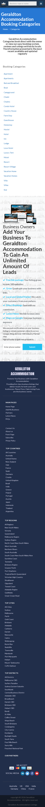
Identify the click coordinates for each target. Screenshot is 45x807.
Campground (9, 92)
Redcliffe (8, 647)
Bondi (7, 711)
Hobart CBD (9, 708)
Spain (8, 471)
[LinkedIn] (23, 773)
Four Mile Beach (11, 742)
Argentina (10, 511)
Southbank (9, 689)
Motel (6, 157)
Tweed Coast (10, 586)
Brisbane (8, 622)
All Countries (11, 452)
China (23, 789)
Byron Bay (9, 644)
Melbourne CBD (11, 680)
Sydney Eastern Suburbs (14, 686)
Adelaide (8, 625)
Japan (8, 502)
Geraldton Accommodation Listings (22, 805)
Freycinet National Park (14, 748)
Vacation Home (10, 171)
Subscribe (9, 437)
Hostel (6, 129)
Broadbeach (9, 699)
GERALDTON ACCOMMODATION (22, 371)
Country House (10, 111)
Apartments (9, 78)
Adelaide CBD (10, 696)
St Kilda (8, 714)
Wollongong (9, 641)
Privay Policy (10, 441)
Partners (9, 413)
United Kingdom (12, 480)
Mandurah (9, 653)
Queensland (9, 534)
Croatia (8, 477)
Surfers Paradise (11, 683)
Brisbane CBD (10, 705)
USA (27, 786)
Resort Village (10, 167)
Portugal (9, 496)
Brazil (8, 483)
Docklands (9, 733)
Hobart (7, 660)
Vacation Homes (10, 176)
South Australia (11, 552)
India (8, 486)
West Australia (10, 546)
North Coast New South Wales (17, 543)
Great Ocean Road (12, 596)
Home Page (10, 406)
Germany (9, 474)
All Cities (8, 607)
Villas (6, 185)
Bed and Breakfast (11, 83)
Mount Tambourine (12, 663)
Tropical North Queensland (15, 574)
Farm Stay (8, 115)
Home (5, 29)
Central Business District (14, 693)
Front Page (10, 434)
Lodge (6, 143)
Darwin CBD (9, 702)
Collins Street (10, 717)
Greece (9, 490)
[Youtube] (37, 773)
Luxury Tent (9, 153)
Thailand (9, 508)
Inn (5, 139)
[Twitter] (27, 773)
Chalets (7, 102)
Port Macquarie (11, 656)
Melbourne (9, 613)
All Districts (9, 677)
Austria (8, 499)
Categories (15, 29)
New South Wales (12, 528)
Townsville (9, 650)
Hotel (6, 134)
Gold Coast (9, 619)
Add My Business (12, 410)
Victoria (8, 531)
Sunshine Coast (11, 559)
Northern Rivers (11, 549)
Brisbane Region (11, 565)
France (8, 468)
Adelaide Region (11, 590)
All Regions (9, 524)
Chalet (6, 97)
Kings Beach (9, 720)
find (5, 190)
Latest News (11, 416)
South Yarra (9, 739)
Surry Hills (8, 745)
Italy (7, 465)
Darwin (7, 632)
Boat (6, 88)
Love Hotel (8, 148)
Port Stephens (10, 571)
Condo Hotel (9, 106)
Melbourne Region (12, 537)
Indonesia (9, 505)
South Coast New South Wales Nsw (19, 555)
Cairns (7, 638)
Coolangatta (9, 727)
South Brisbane (11, 724)
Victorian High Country (14, 577)
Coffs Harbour (10, 666)
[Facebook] (32, 773)
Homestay (8, 125)
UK (21, 786)
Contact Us (10, 428)
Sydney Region (10, 540)
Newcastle (9, 635)
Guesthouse (9, 120)
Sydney (7, 610)
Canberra (8, 629)
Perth (7, 616)
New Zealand (11, 462)
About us (9, 431)
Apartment (8, 74)
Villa (6, 180)
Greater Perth (10, 568)
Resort (7, 162)
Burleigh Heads (11, 736)
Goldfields (9, 593)
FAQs (8, 419)
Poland (8, 493)
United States (11, 459)
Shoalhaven (9, 580)
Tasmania (8, 562)
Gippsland (9, 583)
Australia (9, 455)
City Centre (9, 730)
